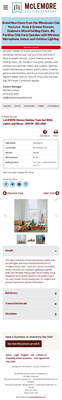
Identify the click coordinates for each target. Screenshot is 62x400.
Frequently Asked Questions (19, 358)
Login (16, 355)
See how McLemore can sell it (23, 343)
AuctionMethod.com (38, 397)
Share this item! (10, 179)
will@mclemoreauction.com (17, 97)
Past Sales (10, 361)
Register (25, 355)
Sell (32, 355)
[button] (56, 199)
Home (9, 355)
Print (55, 135)
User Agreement (41, 358)
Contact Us (41, 355)
